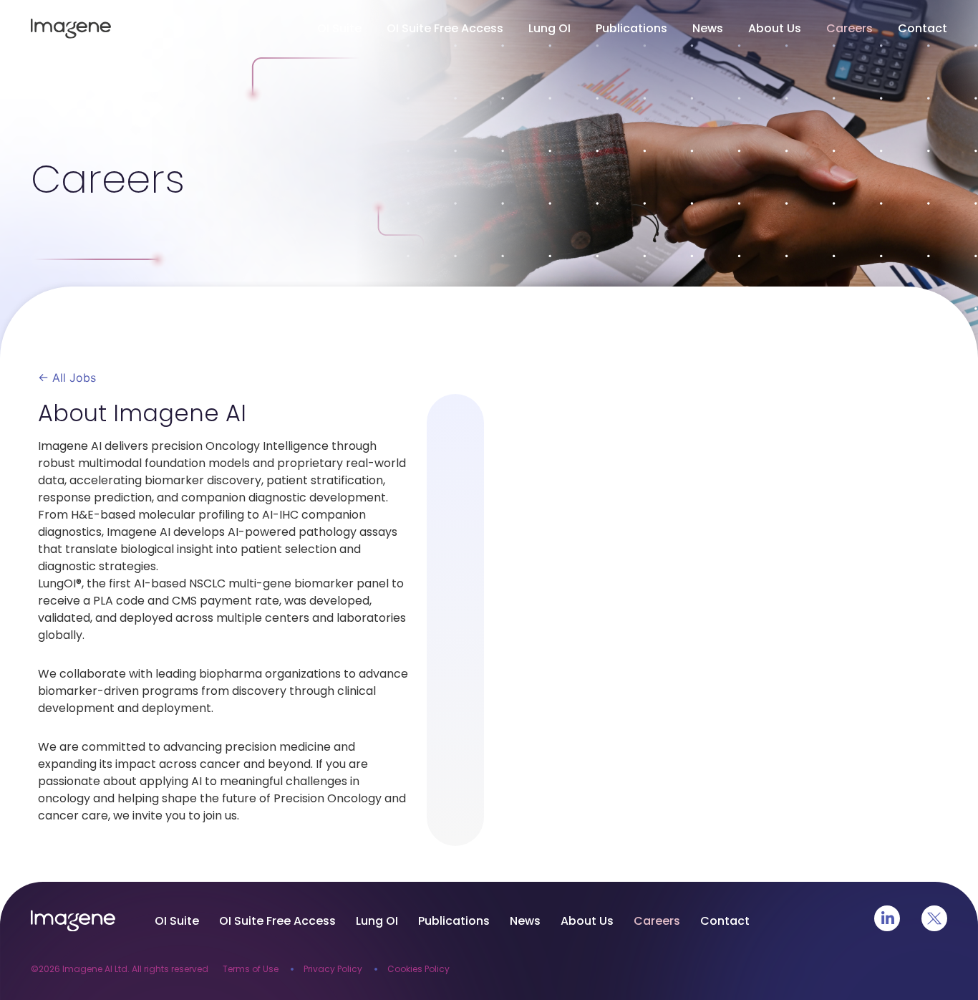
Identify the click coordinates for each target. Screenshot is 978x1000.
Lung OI (549, 28)
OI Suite (339, 28)
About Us (774, 28)
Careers (849, 28)
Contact (922, 28)
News (707, 28)
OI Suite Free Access (445, 28)
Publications (631, 28)
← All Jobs (67, 377)
